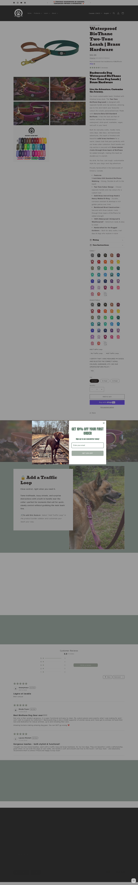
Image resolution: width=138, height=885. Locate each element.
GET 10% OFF (87, 453)
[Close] (103, 423)
